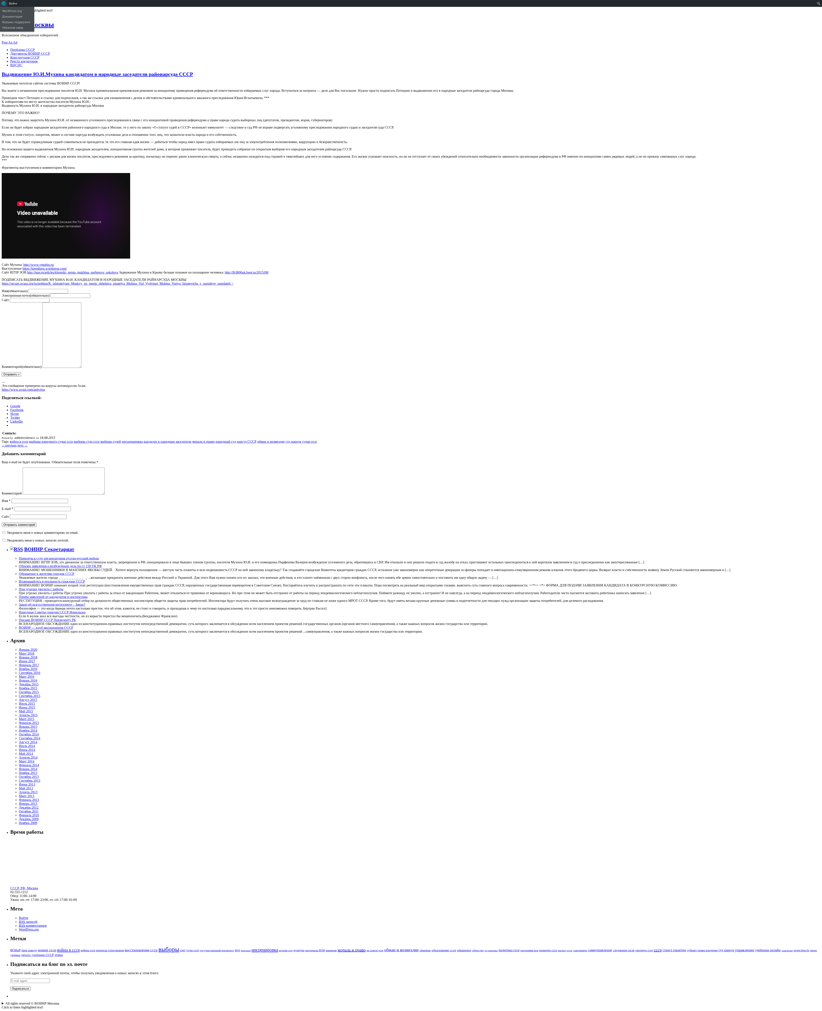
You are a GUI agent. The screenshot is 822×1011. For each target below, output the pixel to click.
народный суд (226, 441)
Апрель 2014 (28, 757)
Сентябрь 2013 (29, 780)
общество (478, 950)
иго (237, 950)
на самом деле (374, 950)
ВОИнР (15, 950)
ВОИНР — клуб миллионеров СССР (46, 627)
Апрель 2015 (28, 715)
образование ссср (444, 950)
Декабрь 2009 (29, 819)
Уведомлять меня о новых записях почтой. (38, 540)
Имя (15, 291)
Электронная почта (26, 295)
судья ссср (309, 441)
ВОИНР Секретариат (49, 549)
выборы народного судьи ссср (51, 441)
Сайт (5, 300)
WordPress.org (29, 929)
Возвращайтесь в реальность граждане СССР (52, 581)
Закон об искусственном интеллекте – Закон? (52, 604)
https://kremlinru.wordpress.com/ (44, 268)
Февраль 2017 (29, 665)
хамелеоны (787, 950)
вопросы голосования (110, 950)
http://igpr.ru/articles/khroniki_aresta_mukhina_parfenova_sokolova (72, 272)
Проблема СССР (22, 50)
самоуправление (600, 950)
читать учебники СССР (37, 955)
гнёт (183, 950)
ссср (658, 949)
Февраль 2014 (29, 765)
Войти (23, 918)
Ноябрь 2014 (28, 730)
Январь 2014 (28, 769)
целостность (801, 950)
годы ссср (192, 950)
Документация (12, 16)
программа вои (529, 950)
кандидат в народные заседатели (167, 441)
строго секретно (674, 950)
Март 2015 (26, 719)
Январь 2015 (28, 726)
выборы (168, 949)
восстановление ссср (141, 950)
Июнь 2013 (27, 784)
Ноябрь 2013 (28, 773)
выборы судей (110, 441)
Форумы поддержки (16, 22)
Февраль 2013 (29, 800)
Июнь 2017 (27, 661)
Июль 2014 (27, 746)
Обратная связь (12, 27)
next (23, 445)
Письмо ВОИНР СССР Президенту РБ (47, 620)
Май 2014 (26, 753)
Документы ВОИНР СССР (30, 53)
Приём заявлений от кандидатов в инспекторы (53, 597)
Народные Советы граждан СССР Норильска (52, 612)
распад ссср (565, 950)
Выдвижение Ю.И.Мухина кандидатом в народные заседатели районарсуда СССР (97, 74)
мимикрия (331, 950)
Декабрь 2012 (29, 807)
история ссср (286, 950)
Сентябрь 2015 (29, 696)
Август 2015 (28, 700)
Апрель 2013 (28, 792)
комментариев (33, 925)
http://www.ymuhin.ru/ (38, 264)
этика (59, 955)
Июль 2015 (27, 703)
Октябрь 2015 (29, 692)
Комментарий (22, 367)
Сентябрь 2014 (29, 738)
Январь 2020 (28, 649)
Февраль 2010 (29, 815)
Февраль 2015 (29, 723)
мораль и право (203, 441)
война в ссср (19, 441)
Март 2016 (26, 676)
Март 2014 (26, 761)
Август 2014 (28, 742)
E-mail (7, 509)
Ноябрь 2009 (28, 823)
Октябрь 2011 (29, 811)
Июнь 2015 (27, 707)
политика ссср (509, 950)
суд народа (293, 441)
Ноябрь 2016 (28, 669)
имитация (246, 950)
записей (28, 922)
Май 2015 (26, 711)
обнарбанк (425, 950)
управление (744, 950)
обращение (464, 950)
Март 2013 (26, 796)
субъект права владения (702, 950)
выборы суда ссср (87, 441)
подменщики (491, 950)
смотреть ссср (644, 950)
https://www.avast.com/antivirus (23, 389)
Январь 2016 (28, 680)
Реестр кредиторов (24, 61)
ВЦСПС (16, 65)
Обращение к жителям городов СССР (46, 574)
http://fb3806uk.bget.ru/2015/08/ (247, 272)
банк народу (29, 950)
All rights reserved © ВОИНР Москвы (32, 1003)
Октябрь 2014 (29, 734)
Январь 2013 (28, 803)
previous (9, 445)
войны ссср (88, 950)
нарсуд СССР (246, 441)
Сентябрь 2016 (29, 673)
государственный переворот (217, 950)
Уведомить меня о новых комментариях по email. (42, 532)
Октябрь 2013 (29, 777)
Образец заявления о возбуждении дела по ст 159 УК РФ (60, 566)
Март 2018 (26, 653)
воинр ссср (47, 950)
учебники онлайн (768, 950)
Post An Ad (9, 42)
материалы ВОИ (315, 950)
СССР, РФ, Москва (24, 888)
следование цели (623, 950)
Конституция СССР (24, 57)
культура (298, 950)
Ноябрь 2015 (28, 688)
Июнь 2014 (27, 750)
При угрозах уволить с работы (41, 589)
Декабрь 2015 (29, 684)
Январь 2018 (28, 657)
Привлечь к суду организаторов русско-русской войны (59, 558)
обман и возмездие (271, 441)
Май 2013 (26, 788)
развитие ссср (548, 950)
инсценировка (132, 441)
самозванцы (580, 950)
